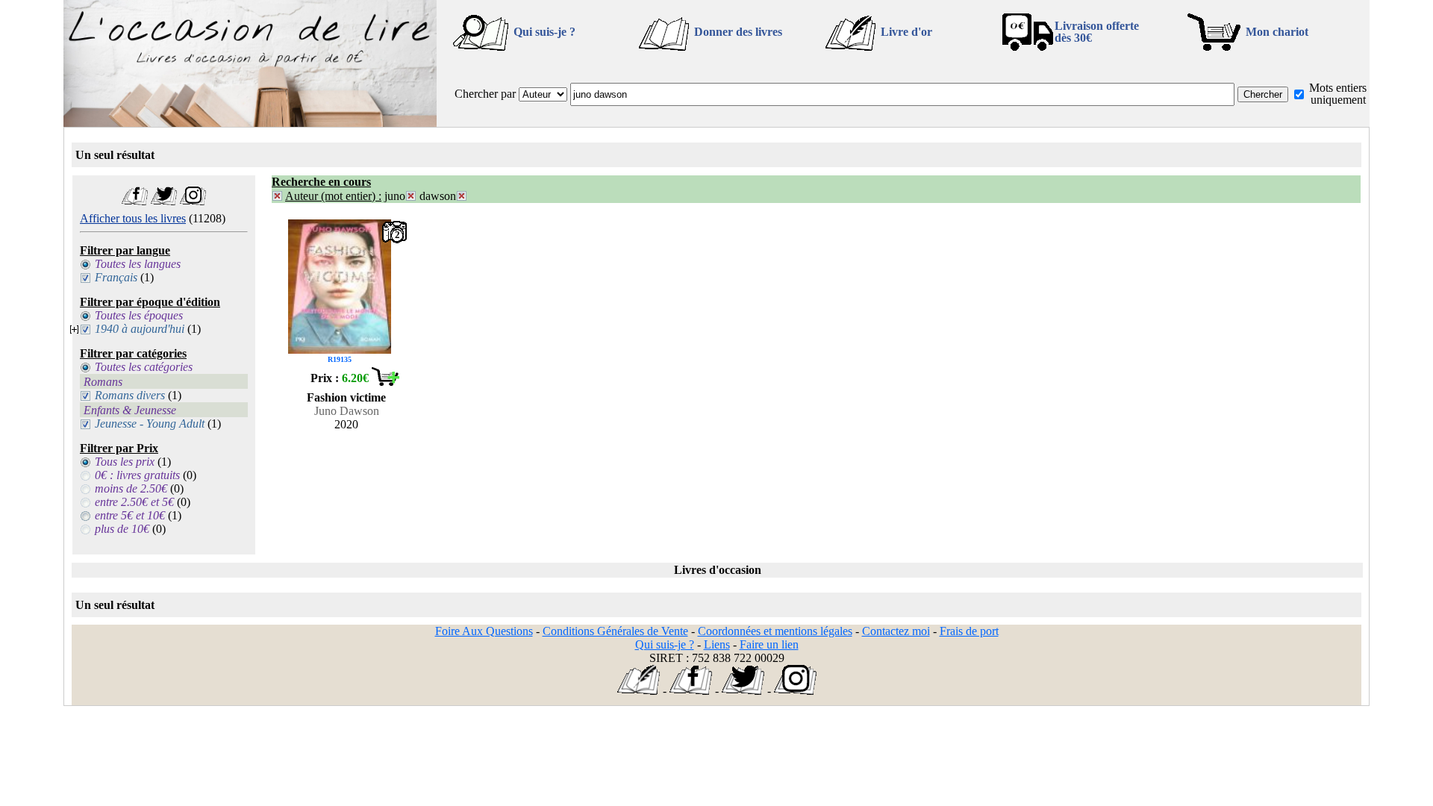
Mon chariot (1277, 31)
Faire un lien (769, 644)
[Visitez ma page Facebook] (135, 201)
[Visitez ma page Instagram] (193, 201)
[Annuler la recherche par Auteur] (277, 196)
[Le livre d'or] (638, 690)
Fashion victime (346, 397)
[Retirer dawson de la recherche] (461, 196)
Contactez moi (896, 631)
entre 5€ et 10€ (130, 515)
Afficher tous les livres (133, 218)
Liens (717, 644)
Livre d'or (906, 31)
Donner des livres (738, 31)
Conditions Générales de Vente (615, 631)
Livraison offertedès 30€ (1097, 31)
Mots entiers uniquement (1338, 93)
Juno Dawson (346, 410)
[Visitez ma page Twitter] (164, 201)
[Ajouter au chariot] (385, 381)
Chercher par (485, 93)
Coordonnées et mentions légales (775, 631)
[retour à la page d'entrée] (250, 122)
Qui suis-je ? (544, 31)
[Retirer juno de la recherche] (410, 196)
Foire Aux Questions (484, 631)
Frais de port (969, 631)
